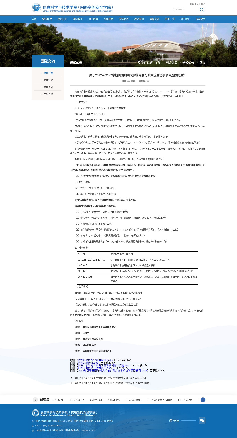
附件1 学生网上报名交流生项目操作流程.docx (104, 365)
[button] (203, 399)
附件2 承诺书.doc (88, 362)
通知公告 (188, 62)
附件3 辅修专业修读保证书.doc (96, 360)
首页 (157, 62)
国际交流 (171, 62)
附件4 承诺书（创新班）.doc (94, 367)
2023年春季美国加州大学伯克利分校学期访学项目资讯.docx (112, 370)
